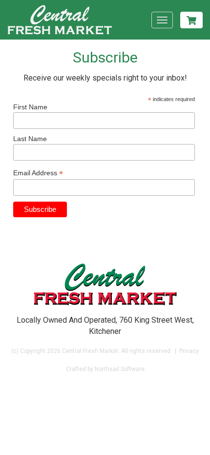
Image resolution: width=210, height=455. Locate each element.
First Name (30, 107)
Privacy (189, 351)
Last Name (30, 139)
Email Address (38, 173)
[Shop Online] (191, 20)
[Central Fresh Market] (59, 20)
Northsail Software (120, 369)
